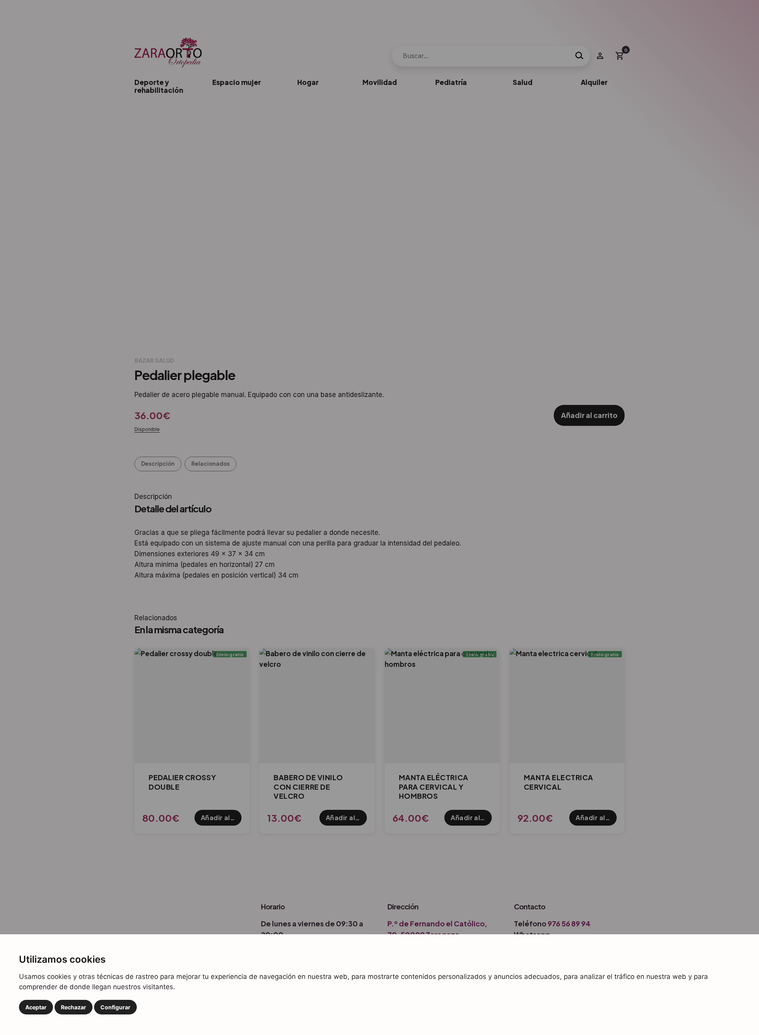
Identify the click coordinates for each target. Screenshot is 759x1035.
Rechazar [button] (73, 1007)
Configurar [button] (115, 1007)
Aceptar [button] (36, 1007)
